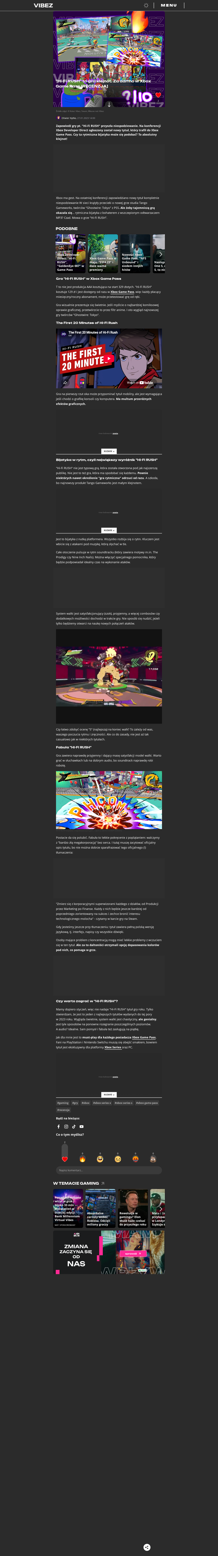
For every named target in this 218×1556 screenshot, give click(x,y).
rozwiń (108, 451)
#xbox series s (123, 1103)
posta (115, 433)
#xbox (85, 1103)
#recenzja (63, 1110)
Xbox (113, 1047)
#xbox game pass (147, 1103)
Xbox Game (122, 292)
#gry (75, 1103)
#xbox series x (102, 1103)
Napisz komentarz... (71, 1170)
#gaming (62, 1103)
